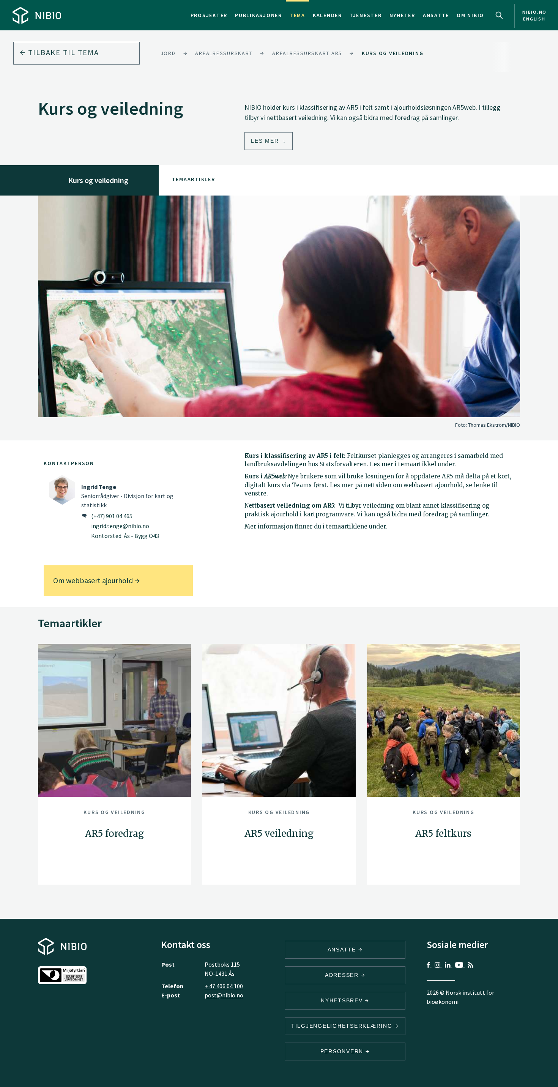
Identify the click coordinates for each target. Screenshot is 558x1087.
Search (499, 15)
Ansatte (436, 15)
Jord (168, 53)
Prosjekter (209, 15)
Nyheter (402, 15)
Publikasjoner (258, 15)
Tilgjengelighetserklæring (343, 1026)
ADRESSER (343, 975)
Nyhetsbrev (343, 1000)
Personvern (343, 1051)
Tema (297, 15)
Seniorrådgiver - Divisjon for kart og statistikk (127, 496)
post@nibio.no (224, 995)
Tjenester (366, 15)
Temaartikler (193, 179)
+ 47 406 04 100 (224, 986)
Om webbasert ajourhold (93, 580)
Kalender (327, 15)
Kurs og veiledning (393, 53)
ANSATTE (343, 950)
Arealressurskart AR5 (307, 53)
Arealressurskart (223, 53)
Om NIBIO (470, 15)
